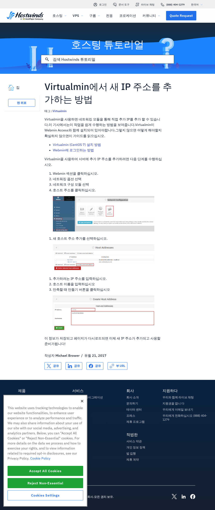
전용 (109, 15)
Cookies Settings (45, 495)
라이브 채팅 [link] (148, 4)
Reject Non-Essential (45, 483)
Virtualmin (59, 111)
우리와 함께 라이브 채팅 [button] (178, 397)
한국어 (195, 4)
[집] (25, 16)
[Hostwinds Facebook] (190, 497)
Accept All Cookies (45, 471)
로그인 (103, 4)
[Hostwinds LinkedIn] (181, 497)
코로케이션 (127, 15)
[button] (181, 15)
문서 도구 (124, 4)
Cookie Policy (40, 458)
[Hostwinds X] (172, 497)
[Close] (82, 401)
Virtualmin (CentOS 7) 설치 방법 (77, 145)
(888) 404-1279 (175, 4)
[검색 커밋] (47, 59)
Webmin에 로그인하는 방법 (73, 150)
